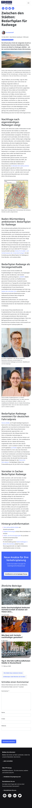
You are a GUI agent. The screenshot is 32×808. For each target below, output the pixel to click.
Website (3, 726)
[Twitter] (20, 795)
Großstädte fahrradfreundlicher (20, 166)
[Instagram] (9, 795)
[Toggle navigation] (28, 2)
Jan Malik (13, 448)
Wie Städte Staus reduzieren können (13, 673)
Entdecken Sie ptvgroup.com (12, 776)
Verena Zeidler (5, 423)
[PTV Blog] (6, 3)
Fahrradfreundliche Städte (11, 527)
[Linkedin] (15, 795)
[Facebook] (4, 795)
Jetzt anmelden (8, 761)
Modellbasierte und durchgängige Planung (16, 574)
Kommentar (5, 691)
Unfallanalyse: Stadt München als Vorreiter (14, 676)
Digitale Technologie (9, 531)
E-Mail (3, 719)
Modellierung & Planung (7, 39)
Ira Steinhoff (10, 32)
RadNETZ (22, 277)
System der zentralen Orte (8, 291)
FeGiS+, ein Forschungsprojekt (12, 535)
